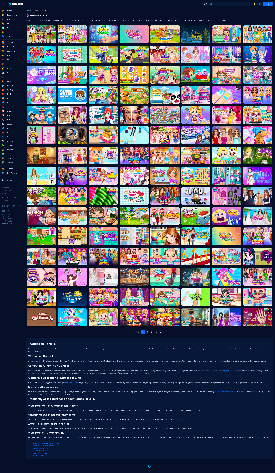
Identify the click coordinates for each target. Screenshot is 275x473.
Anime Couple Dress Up (251, 81)
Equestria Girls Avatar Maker (253, 263)
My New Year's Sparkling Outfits (131, 162)
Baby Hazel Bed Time (96, 324)
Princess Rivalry (218, 182)
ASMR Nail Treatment (65, 122)
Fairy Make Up (248, 162)
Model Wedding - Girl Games (254, 223)
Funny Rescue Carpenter (221, 304)
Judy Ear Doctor (156, 283)
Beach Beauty (32, 182)
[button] (11, 11)
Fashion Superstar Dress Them (130, 182)
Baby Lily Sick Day (157, 304)
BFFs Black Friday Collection (68, 263)
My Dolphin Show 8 (188, 142)
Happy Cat (93, 61)
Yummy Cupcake (64, 223)
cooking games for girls (228, 370)
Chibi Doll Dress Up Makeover (222, 203)
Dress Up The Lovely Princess (68, 162)
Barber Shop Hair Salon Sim (68, 142)
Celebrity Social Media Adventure (131, 263)
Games (29, 11)
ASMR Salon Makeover (128, 122)
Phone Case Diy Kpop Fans (222, 283)
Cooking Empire (156, 324)
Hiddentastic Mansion (35, 162)
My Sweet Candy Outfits (97, 182)
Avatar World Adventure (159, 122)
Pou (183, 203)
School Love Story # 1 (96, 122)
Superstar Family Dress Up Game (38, 41)
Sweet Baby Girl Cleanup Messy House (225, 41)
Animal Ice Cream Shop (159, 101)
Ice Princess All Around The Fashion (255, 243)
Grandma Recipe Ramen (98, 223)
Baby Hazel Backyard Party (36, 243)
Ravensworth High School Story (254, 203)
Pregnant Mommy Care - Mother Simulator (195, 324)
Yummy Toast (94, 142)
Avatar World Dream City (221, 162)
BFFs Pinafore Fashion (158, 142)
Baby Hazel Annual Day (35, 122)
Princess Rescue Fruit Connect (130, 81)
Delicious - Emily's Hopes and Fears (70, 304)
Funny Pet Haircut (64, 81)
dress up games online (224, 392)
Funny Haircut (155, 182)
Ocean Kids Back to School (191, 243)
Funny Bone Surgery (96, 162)
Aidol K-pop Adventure (251, 182)
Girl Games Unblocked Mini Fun (192, 61)
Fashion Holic (32, 223)
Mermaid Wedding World (252, 61)
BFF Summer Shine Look (252, 41)
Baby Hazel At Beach (96, 81)
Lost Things (124, 101)
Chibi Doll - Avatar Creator (67, 41)
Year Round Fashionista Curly (37, 263)
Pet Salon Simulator (219, 61)
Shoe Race (185, 263)
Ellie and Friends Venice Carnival (100, 263)
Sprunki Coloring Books (128, 223)
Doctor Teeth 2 (218, 223)
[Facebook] (3, 206)
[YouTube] (3, 211)
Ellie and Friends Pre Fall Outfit (160, 203)
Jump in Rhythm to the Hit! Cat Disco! (40, 81)
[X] (8, 211)
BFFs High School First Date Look (254, 283)
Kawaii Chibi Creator (65, 101)
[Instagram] (8, 206)
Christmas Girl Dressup (35, 324)
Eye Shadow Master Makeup (37, 283)
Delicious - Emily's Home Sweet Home (71, 61)
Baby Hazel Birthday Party (98, 304)
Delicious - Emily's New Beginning (131, 203)
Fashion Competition (220, 324)
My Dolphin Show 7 (34, 203)
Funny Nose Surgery (250, 304)
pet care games (71, 383)
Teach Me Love (187, 283)
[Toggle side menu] (2, 4)
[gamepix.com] (16, 3)
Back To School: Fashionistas (130, 243)
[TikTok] (19, 206)
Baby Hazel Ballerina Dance (160, 162)
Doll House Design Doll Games (192, 101)
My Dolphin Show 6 (96, 101)
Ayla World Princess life (189, 122)
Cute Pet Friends (126, 61)
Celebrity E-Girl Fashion (66, 182)
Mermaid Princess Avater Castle (38, 101)
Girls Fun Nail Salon (219, 101)
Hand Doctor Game (96, 41)
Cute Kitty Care (125, 41)
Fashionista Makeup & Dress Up (223, 142)
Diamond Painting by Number (99, 203)
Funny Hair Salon (157, 263)
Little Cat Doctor (95, 243)
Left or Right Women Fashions (68, 283)
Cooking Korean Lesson (190, 162)
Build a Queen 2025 (127, 142)
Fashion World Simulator (129, 304)
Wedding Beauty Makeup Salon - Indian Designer (226, 122)
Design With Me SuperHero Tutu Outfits (71, 203)
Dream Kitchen (125, 283)
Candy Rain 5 (187, 182)
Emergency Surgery (157, 81)
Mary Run (185, 81)
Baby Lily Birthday (219, 81)
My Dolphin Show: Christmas (191, 223)
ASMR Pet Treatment (157, 61)
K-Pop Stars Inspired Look (36, 61)
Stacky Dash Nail (187, 304)
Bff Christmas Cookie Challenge (162, 223)
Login (268, 4)
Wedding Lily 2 (94, 283)
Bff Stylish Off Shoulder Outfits (254, 101)
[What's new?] (254, 4)
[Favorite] (259, 4)
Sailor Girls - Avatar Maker (36, 142)
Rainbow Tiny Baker (219, 263)
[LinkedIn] (13, 206)
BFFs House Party (33, 304)
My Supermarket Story (66, 243)
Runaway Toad (187, 41)
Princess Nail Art (249, 324)
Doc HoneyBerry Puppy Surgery (254, 122)
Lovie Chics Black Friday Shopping (132, 324)
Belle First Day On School (159, 243)
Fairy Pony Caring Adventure (253, 142)
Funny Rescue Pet (157, 41)
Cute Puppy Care (218, 243)
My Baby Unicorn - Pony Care (68, 324)
